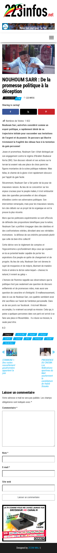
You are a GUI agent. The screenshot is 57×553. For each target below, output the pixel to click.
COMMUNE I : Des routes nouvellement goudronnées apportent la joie (8, 366)
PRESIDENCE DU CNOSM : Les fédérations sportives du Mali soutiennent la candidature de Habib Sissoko (47, 373)
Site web (6, 481)
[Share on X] (28, 112)
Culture (7, 339)
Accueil (32, 334)
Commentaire (9, 407)
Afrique (42, 334)
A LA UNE (21, 334)
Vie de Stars (9, 343)
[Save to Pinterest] (46, 112)
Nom (5, 453)
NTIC (27, 339)
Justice (17, 339)
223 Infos (30, 98)
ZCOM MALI (33, 547)
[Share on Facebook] (10, 112)
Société (48, 339)
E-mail (6, 467)
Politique (38, 339)
